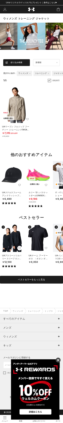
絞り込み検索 (16, 62)
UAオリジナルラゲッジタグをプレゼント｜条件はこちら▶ (31, 2)
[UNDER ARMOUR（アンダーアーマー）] (31, 9)
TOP (5, 311)
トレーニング (34, 311)
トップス (49, 311)
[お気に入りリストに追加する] (27, 119)
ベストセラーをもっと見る (31, 279)
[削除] (30, 73)
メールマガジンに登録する (16, 357)
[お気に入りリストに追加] (19, 185)
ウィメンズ (18, 311)
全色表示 (56, 80)
